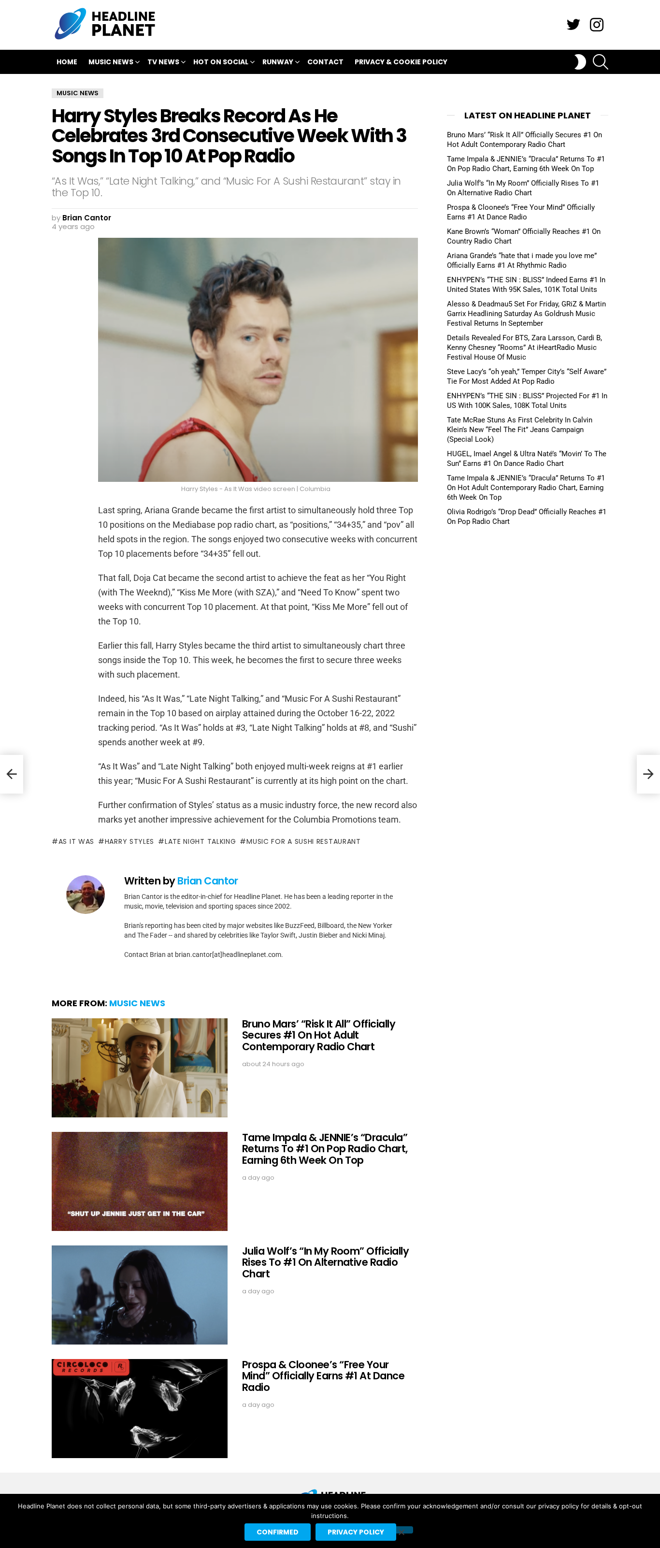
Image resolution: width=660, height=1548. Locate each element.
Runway (277, 62)
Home (67, 62)
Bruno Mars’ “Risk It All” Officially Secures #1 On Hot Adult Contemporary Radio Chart (318, 1035)
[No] (401, 1530)
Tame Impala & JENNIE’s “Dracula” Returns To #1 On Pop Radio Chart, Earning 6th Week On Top (325, 1148)
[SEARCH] (600, 62)
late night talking (200, 841)
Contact (325, 62)
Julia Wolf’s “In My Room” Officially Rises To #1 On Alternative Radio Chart (325, 1262)
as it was (76, 841)
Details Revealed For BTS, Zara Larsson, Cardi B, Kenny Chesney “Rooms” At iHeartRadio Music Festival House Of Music (524, 347)
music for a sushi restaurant (303, 841)
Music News (110, 62)
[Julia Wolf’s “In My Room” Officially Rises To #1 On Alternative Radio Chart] (140, 1295)
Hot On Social (220, 62)
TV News (163, 62)
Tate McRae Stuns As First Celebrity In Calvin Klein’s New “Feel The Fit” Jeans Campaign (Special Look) (519, 430)
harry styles (129, 841)
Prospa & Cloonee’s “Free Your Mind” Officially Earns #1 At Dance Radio (323, 1376)
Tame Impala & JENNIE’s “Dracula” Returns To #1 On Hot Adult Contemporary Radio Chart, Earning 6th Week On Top (526, 488)
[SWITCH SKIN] (580, 62)
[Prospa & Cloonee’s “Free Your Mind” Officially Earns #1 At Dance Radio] (140, 1408)
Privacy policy (356, 1532)
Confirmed (278, 1532)
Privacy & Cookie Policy (401, 62)
